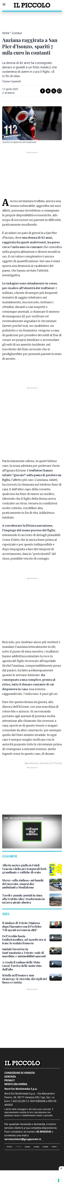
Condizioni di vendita (19, 1073)
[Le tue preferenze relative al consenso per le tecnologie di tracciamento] (59, 1180)
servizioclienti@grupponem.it (22, 1139)
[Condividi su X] (53, 90)
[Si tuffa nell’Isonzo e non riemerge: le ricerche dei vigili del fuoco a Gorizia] (55, 977)
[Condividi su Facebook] (42, 90)
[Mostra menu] (4, 4)
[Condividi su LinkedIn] (48, 90)
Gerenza (10, 1076)
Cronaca (17, 32)
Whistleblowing (15, 1084)
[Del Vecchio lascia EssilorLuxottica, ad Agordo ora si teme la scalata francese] (55, 937)
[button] (32, 831)
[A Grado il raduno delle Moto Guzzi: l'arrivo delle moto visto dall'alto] (55, 964)
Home (5, 32)
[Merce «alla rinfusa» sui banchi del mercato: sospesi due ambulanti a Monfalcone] (55, 885)
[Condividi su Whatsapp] (59, 90)
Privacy (9, 1080)
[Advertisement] (32, 19)
